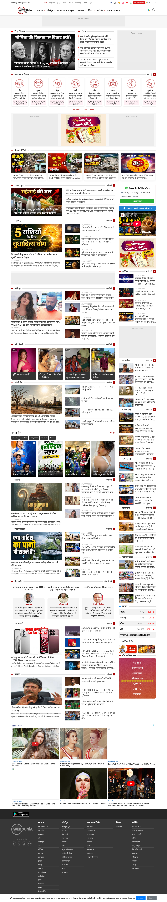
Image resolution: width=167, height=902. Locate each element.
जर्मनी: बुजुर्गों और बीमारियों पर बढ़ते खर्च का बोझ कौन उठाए (98, 422)
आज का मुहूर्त (136, 834)
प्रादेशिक (40, 849)
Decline (151, 898)
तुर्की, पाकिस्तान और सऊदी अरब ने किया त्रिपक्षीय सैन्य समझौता (96, 573)
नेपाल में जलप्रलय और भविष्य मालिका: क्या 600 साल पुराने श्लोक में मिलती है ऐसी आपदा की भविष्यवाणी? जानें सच (145, 417)
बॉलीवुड (50, 10)
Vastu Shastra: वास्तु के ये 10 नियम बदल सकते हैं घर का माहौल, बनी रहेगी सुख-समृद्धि (145, 515)
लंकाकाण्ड (137, 688)
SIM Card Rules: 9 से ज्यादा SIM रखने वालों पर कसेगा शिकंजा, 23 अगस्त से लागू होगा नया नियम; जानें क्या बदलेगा (97, 653)
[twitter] (115, 2)
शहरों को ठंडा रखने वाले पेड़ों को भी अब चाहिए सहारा (33, 416)
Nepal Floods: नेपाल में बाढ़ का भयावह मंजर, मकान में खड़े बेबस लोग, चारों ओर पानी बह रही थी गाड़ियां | (28, 176)
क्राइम (39, 880)
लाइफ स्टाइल (20, 528)
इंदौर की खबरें (127, 557)
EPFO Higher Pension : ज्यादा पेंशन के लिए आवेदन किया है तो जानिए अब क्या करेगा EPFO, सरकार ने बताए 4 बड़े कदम (145, 477)
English (52, 3)
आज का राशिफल (22, 74)
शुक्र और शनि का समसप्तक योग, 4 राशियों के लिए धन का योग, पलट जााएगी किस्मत (144, 319)
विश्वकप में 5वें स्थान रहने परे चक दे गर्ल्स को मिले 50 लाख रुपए (145, 402)
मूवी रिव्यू (65, 838)
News (52, 438)
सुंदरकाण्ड (137, 683)
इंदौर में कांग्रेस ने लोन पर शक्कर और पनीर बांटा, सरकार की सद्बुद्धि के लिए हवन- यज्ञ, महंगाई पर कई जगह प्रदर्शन (144, 575)
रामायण (89, 842)
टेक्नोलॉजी (19, 623)
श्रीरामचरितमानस (113, 10)
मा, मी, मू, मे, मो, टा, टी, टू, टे (94, 102)
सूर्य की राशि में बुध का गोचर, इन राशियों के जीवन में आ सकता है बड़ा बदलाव (97, 253)
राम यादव (28, 604)
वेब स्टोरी (65, 834)
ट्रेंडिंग (84, 31)
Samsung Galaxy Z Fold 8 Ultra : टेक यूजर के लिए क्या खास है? (98, 629)
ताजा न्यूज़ (126, 193)
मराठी (64, 3)
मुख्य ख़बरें (41, 834)
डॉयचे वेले (19, 382)
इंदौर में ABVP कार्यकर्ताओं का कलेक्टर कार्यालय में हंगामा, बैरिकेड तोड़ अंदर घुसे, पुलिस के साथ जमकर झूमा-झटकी (145, 564)
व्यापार (124, 606)
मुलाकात (65, 872)
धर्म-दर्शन (90, 853)
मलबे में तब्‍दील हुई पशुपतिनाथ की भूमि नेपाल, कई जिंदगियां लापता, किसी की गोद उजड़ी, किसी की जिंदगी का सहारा (95, 39)
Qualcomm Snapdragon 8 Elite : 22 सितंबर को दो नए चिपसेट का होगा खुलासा (98, 641)
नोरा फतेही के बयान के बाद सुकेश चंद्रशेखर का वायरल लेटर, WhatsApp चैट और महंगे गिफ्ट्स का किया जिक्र (35, 323)
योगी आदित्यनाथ (43, 826)
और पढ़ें (149, 74)
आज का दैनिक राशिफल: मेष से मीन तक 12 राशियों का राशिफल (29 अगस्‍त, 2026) (145, 281)
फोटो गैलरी (19, 344)
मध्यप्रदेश (41, 853)
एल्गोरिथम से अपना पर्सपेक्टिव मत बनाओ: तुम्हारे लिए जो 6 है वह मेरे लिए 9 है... (63, 588)
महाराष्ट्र (40, 864)
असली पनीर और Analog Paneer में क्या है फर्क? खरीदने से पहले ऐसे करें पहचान (97, 562)
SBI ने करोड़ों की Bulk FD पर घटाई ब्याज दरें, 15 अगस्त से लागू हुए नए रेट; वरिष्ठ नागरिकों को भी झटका (145, 466)
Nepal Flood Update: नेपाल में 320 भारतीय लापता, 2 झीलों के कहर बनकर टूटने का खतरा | (101, 176)
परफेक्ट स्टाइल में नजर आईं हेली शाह (103, 376)
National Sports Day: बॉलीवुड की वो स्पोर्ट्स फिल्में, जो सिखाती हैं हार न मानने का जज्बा (98, 322)
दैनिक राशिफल (137, 826)
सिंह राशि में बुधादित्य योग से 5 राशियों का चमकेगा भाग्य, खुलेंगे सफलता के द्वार (34, 256)
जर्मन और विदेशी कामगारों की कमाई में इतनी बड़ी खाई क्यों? (98, 411)
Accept (140, 898)
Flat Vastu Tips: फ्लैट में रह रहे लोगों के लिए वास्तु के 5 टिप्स (145, 538)
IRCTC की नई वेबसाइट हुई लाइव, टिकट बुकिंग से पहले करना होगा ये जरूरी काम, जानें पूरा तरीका (145, 489)
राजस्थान (40, 868)
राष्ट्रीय (39, 838)
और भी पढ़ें (108, 581)
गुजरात (40, 861)
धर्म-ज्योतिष (146, 193)
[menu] (13, 10)
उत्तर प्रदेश (41, 830)
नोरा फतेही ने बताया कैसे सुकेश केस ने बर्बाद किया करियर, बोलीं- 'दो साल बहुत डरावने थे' (98, 514)
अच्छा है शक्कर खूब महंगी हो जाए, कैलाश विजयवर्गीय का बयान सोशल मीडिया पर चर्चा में (145, 587)
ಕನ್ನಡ (85, 3)
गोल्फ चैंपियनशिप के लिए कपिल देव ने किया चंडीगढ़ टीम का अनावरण (35, 709)
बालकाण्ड (137, 662)
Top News (20, 31)
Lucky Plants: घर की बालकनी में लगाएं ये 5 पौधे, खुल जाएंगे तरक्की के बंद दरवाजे (145, 549)
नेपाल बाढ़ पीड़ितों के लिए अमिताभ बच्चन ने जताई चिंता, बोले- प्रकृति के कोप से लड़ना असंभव (97, 309)
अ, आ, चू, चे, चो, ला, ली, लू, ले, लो (20, 102)
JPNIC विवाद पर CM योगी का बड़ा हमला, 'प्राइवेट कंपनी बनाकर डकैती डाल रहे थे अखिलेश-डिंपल (89, 191)
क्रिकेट (90, 10)
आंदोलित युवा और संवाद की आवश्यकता (98, 587)
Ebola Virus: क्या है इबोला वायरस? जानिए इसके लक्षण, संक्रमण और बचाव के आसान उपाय (98, 550)
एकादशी (90, 826)
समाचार (40, 10)
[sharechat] (119, 2)
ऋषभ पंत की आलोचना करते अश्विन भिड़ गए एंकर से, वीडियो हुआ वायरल (97, 679)
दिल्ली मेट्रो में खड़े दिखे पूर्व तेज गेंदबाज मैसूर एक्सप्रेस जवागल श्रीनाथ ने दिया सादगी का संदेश (98, 715)
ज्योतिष (100, 10)
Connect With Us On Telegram (139, 208)
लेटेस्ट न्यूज (19, 185)
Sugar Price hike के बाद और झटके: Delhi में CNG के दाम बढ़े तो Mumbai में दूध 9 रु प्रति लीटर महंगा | (64, 176)
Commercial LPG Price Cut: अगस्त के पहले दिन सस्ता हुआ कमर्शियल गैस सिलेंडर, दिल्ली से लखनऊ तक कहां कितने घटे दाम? (145, 500)
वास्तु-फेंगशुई (136, 845)
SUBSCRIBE (137, 201)
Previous (13, 52)
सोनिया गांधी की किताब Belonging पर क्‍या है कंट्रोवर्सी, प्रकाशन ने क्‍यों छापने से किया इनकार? (41, 64)
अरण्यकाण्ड (137, 673)
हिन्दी (45, 3)
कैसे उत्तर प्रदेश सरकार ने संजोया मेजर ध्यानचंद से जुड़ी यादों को (144, 390)
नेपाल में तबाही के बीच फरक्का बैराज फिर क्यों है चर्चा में (97, 388)
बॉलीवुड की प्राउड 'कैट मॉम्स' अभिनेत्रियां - (50, 376)
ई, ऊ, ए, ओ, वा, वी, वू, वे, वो (38, 102)
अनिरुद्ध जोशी (63, 604)
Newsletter (138, 3)
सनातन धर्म (90, 834)
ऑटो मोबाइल (42, 876)
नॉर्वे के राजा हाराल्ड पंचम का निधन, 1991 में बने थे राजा (29, 588)
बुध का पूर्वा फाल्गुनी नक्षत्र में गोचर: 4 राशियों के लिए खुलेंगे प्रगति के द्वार (98, 265)
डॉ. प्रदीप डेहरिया (98, 604)
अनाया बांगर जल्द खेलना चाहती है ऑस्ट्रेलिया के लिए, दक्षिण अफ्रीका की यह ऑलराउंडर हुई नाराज (98, 692)
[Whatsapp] (131, 2)
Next (73, 52)
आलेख (64, 842)
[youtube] (127, 2)
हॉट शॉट (64, 830)
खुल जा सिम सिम (67, 849)
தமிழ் (59, 3)
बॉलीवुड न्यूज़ (66, 826)
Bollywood (34, 438)
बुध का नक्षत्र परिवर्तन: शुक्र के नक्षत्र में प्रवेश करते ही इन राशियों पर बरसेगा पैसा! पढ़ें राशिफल (97, 241)
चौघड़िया (135, 857)
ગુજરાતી (92, 3)
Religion (44, 438)
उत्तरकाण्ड (137, 694)
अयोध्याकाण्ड (137, 667)
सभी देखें (109, 185)
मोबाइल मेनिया (42, 891)
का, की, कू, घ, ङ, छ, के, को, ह (57, 102)
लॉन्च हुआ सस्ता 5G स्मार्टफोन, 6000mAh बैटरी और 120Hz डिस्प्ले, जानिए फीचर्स (33, 659)
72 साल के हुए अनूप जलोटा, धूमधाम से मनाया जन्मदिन (77, 376)
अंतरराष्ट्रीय (41, 842)
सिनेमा (14, 350)
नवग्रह (134, 864)
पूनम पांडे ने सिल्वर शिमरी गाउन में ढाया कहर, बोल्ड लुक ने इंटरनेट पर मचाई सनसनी (97, 296)
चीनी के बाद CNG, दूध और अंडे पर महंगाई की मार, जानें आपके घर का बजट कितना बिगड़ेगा (36, 211)
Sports (14, 438)
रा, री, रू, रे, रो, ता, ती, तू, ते (132, 102)
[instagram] (123, 2)
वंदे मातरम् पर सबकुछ (65, 10)
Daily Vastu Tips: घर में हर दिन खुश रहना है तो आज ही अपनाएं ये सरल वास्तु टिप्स (145, 526)
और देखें (112, 433)
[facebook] (111, 2)
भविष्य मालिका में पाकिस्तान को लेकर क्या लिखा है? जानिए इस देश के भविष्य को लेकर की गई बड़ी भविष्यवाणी (145, 428)
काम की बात (127, 458)
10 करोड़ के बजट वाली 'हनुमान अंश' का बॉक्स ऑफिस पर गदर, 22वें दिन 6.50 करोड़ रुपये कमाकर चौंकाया (96, 62)
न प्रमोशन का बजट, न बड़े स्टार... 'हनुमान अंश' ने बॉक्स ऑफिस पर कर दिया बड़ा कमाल (33, 515)
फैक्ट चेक (41, 884)
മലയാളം (78, 3)
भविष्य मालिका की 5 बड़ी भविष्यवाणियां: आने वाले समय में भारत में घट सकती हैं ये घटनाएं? (145, 439)
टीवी (63, 868)
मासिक (84, 109)
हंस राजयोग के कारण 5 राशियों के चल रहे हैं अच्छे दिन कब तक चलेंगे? (97, 229)
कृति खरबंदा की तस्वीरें (21, 374)
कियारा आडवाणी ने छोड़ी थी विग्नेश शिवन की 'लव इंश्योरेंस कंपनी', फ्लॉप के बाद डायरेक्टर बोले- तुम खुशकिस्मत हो (97, 502)
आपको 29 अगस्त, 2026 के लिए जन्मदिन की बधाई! (145, 293)
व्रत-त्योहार (90, 849)
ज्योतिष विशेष (127, 641)
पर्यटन (64, 845)
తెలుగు (71, 3)
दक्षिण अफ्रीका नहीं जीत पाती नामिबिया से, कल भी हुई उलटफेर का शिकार (97, 702)
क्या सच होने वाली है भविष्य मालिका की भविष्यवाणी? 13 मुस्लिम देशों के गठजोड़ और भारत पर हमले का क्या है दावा (144, 451)
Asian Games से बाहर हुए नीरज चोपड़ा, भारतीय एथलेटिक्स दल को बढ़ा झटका (144, 379)
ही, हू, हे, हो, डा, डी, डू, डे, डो (75, 102)
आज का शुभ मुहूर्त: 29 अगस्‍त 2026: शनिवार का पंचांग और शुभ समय (144, 305)
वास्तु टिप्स (126, 507)
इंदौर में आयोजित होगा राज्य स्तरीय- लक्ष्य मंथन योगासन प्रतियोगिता (96, 537)
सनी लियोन (65, 864)
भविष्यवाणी (126, 409)
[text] (28, 163)
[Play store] (149, 10)
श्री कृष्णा (90, 838)
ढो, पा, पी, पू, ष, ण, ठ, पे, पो (113, 102)
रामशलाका (135, 853)
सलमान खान (66, 861)
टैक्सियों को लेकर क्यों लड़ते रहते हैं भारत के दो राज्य (97, 399)
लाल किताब (136, 842)
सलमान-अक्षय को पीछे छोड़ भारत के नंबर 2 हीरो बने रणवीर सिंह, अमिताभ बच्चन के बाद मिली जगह (98, 336)
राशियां (134, 838)
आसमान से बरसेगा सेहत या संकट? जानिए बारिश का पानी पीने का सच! (34, 564)
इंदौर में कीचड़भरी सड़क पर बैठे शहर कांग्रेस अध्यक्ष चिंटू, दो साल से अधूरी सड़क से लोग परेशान (145, 598)
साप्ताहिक (76, 109)
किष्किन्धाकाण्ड (137, 678)
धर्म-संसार (80, 10)
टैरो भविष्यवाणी (137, 849)
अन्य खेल (126, 360)
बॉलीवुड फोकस (67, 857)
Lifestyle (24, 438)
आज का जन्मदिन (137, 830)
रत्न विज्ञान (135, 868)
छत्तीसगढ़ (41, 857)
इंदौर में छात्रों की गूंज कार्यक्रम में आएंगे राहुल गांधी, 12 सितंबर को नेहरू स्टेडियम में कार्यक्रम (90, 200)
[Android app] (21, 814)
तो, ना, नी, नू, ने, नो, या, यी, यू (150, 102)
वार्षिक (92, 109)
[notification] (153, 10)
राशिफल (18, 220)
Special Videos (22, 150)
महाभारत (90, 845)
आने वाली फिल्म (67, 853)
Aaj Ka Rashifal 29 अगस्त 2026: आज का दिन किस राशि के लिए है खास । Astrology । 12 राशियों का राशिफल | (137, 176)
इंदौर (39, 845)
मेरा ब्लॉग (18, 581)
